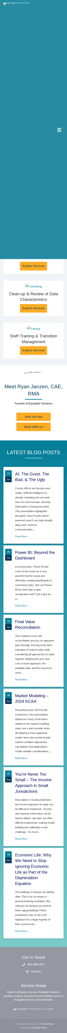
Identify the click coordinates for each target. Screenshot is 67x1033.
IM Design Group (39, 1028)
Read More (21, 536)
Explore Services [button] (33, 266)
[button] (33, 417)
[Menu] (59, 130)
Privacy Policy (47, 1024)
